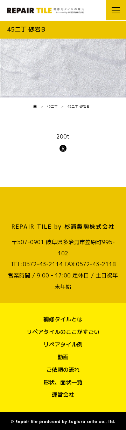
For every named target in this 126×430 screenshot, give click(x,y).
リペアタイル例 (63, 344)
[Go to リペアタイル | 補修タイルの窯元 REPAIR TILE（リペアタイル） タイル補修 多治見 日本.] (35, 107)
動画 (63, 357)
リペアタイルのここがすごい (63, 332)
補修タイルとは (63, 319)
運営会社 (63, 394)
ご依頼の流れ (63, 370)
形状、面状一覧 (63, 382)
